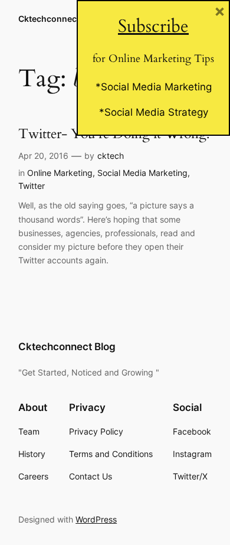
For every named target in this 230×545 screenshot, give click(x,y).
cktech (110, 156)
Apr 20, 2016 (43, 156)
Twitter (31, 186)
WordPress (96, 519)
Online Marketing (60, 173)
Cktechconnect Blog (59, 19)
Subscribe (153, 26)
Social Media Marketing (142, 173)
